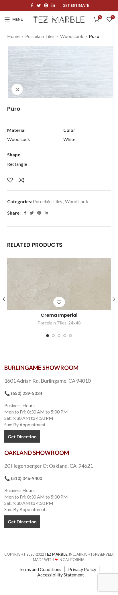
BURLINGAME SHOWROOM (41, 367)
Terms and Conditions (40, 569)
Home (13, 36)
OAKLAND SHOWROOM (36, 452)
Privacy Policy (82, 569)
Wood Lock (18, 139)
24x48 (74, 322)
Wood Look (72, 36)
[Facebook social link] (32, 5)
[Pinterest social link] (46, 5)
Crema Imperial (59, 315)
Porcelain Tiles (40, 36)
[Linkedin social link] (53, 5)
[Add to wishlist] (10, 180)
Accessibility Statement (60, 574)
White (69, 139)
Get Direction (22, 436)
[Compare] (21, 180)
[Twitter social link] (38, 5)
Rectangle (17, 164)
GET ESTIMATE (75, 5)
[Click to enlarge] (17, 89)
